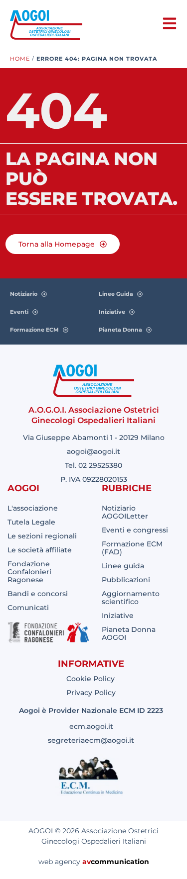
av (86, 861)
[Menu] (169, 23)
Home (20, 58)
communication (120, 861)
